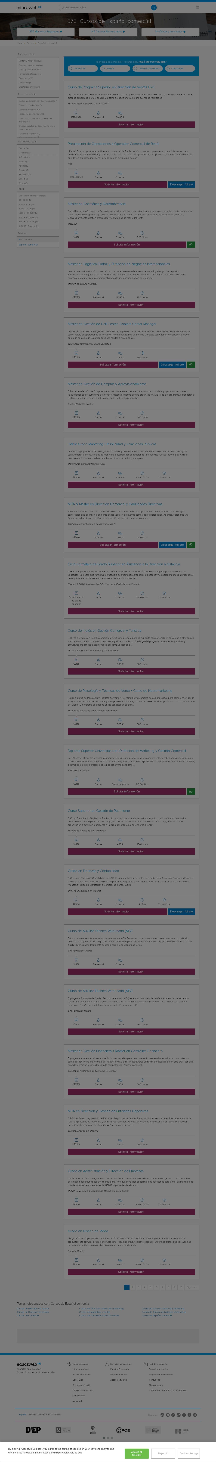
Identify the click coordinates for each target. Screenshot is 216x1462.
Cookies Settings (189, 1453)
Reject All (163, 1453)
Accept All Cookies (136, 1454)
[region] (108, 1452)
